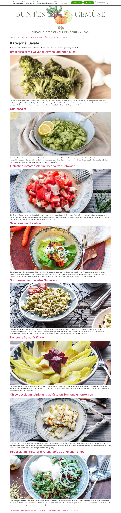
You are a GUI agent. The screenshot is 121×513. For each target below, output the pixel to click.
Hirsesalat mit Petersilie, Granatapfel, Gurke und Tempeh (48, 451)
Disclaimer (42, 510)
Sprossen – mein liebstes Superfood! (34, 280)
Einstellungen (21, 3)
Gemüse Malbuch (36, 37)
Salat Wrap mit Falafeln (25, 223)
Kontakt (57, 37)
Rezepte (14, 37)
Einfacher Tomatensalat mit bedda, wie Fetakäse (42, 166)
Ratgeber (25, 37)
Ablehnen (88, 2)
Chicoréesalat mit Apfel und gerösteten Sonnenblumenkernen (51, 394)
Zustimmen (77, 2)
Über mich (48, 37)
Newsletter (65, 37)
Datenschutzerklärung (28, 510)
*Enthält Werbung (54, 510)
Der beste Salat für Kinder (27, 337)
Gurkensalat (18, 109)
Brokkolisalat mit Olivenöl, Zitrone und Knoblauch (43, 52)
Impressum (15, 510)
